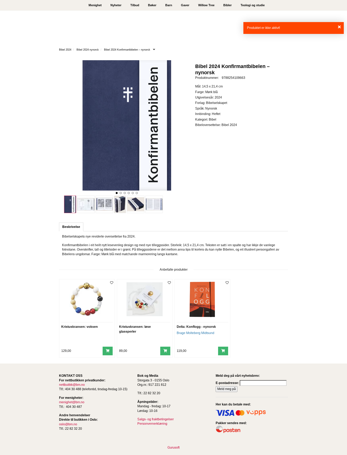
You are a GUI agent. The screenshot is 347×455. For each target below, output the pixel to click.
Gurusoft (173, 447)
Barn (168, 5)
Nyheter (115, 5)
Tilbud (134, 5)
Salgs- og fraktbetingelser (155, 419)
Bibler (227, 5)
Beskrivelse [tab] (71, 227)
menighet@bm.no (71, 402)
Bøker (152, 5)
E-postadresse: (227, 383)
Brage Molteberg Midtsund (195, 333)
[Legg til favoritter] (111, 283)
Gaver (185, 5)
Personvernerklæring (152, 423)
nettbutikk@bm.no (72, 384)
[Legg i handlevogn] (108, 351)
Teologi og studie (253, 5)
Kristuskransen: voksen (79, 326)
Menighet (95, 5)
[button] (117, 193)
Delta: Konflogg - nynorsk (196, 326)
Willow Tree (206, 5)
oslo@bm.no (68, 424)
